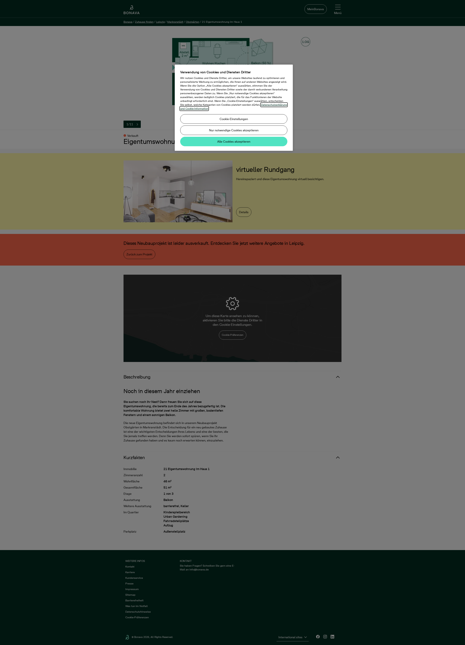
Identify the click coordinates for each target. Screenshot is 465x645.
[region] (234, 108)
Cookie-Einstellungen (234, 119)
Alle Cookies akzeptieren (233, 141)
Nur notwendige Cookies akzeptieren (233, 130)
